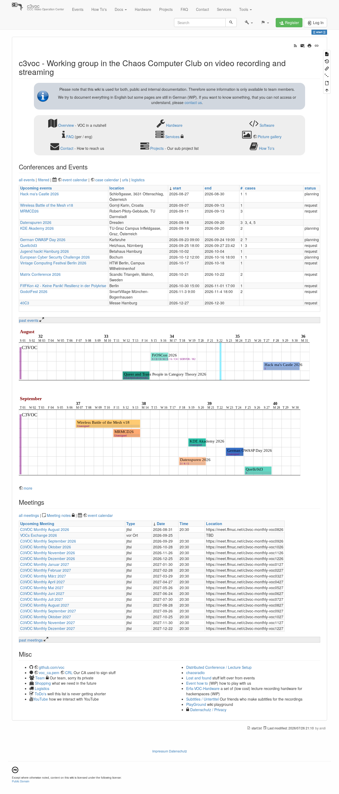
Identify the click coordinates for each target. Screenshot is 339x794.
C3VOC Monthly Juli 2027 (41, 599)
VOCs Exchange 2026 (38, 535)
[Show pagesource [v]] (326, 53)
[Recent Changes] (295, 45)
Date (161, 523)
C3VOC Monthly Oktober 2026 (45, 546)
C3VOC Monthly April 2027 (42, 581)
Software (267, 125)
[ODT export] (326, 82)
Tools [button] (244, 9)
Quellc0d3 (28, 245)
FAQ (184, 9)
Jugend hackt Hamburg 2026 (44, 251)
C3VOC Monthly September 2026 (48, 541)
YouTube (40, 699)
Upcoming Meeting (37, 523)
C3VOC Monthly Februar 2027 (45, 570)
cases (250, 188)
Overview (66, 125)
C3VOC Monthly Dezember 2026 (47, 558)
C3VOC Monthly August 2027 (44, 605)
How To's (99, 9)
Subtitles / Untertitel (202, 699)
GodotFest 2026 (33, 291)
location (116, 188)
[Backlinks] (326, 68)
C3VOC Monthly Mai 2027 (42, 587)
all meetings (29, 515)
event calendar (75, 179)
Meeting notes (59, 515)
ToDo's (40, 693)
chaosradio (195, 672)
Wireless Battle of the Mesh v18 (46, 205)
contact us (193, 102)
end (208, 188)
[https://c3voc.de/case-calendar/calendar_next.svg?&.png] (159, 437)
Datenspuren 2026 (35, 222)
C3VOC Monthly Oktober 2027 (45, 616)
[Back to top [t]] (326, 90)
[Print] (309, 45)
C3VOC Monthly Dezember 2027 (47, 628)
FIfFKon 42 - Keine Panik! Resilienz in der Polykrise (63, 285)
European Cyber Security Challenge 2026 (55, 257)
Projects (166, 9)
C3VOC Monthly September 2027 (48, 610)
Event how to (197, 683)
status (310, 188)
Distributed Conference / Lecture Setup (219, 667)
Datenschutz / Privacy (207, 709)
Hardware (143, 9)
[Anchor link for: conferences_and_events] (91, 166)
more (28, 488)
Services (224, 9)
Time (184, 523)
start (177, 188)
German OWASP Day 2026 (42, 239)
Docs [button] (119, 9)
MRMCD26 (29, 211)
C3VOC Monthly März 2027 (43, 576)
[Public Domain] (15, 769)
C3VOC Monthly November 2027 (47, 622)
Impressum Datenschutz (169, 751)
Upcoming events (36, 188)
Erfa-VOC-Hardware (203, 688)
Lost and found (198, 677)
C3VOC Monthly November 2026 (47, 552)
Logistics (42, 688)
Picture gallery (270, 136)
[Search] (231, 22)
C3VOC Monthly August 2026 (44, 529)
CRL (69, 672)
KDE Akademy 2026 (37, 228)
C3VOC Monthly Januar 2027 (44, 564)
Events (77, 9)
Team (40, 677)
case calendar (107, 179)
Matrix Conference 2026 (40, 274)
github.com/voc (51, 667)
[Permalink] (316, 45)
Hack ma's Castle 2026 (39, 193)
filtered (43, 179)
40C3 (24, 302)
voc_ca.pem (49, 672)
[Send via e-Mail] (302, 45)
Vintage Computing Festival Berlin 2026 (53, 262)
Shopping (43, 683)
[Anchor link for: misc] (35, 654)
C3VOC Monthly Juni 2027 (42, 593)
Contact (202, 9)
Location (214, 523)
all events (27, 179)
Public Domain (20, 781)
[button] (249, 22)
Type (130, 523)
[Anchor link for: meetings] (47, 502)
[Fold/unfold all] (326, 75)
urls (125, 179)
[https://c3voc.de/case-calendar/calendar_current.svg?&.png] (164, 356)
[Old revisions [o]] (326, 60)
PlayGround (196, 704)
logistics (138, 179)
